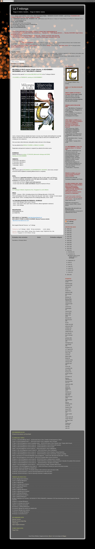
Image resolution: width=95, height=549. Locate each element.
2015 (68, 250)
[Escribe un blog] (45, 229)
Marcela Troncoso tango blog (19, 521)
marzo (69, 268)
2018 (68, 244)
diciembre (70, 252)
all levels (67, 285)
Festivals (67, 329)
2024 (68, 232)
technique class (69, 420)
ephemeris (67, 326)
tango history (68, 410)
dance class (68, 315)
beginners (67, 292)
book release (68, 294)
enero (69, 272)
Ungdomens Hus (48, 231)
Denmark (67, 317)
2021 (68, 238)
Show (66, 386)
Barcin (50, 536)
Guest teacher (68, 339)
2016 (68, 248)
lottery (66, 352)
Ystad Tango (15, 522)
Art (66, 288)
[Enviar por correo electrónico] (43, 229)
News (34, 231)
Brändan (67, 297)
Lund (66, 354)
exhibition (67, 328)
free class (67, 333)
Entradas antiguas (56, 237)
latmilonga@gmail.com (21, 20)
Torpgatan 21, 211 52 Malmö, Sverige (26, 232)
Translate (22, 63)
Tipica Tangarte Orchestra (18, 524)
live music (67, 351)
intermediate (68, 344)
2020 (68, 240)
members (67, 360)
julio (69, 262)
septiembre (71, 260)
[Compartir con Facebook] (48, 229)
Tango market (68, 413)
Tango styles (68, 416)
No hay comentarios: (36, 229)
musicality (67, 368)
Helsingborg (68, 342)
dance (22, 231)
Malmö (26, 231)
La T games (68, 349)
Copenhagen (68, 308)
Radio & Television (67, 379)
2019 (68, 242)
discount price (68, 319)
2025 (68, 230)
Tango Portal (15, 530)
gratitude (67, 338)
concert (67, 306)
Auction (67, 290)
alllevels (67, 287)
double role (68, 324)
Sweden (38, 231)
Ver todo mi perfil (69, 223)
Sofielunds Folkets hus (68, 388)
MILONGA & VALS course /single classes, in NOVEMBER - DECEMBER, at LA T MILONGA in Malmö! (32, 70)
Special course (68, 396)
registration (68, 384)
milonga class (68, 363)
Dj (65, 322)
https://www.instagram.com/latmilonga (28, 24)
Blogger (64, 536)
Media (66, 358)
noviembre (70, 254)
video (66, 428)
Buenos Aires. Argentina (68, 299)
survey (66, 405)
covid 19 (67, 311)
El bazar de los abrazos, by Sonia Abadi (21, 434)
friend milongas (69, 335)
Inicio (39, 237)
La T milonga (20, 8)
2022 (68, 236)
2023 (68, 234)
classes (19, 231)
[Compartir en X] (46, 229)
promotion (67, 376)
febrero (70, 270)
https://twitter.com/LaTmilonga (24, 23)
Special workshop (67, 403)
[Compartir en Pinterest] (49, 229)
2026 (68, 228)
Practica (67, 371)
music (66, 366)
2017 (68, 246)
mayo (69, 266)
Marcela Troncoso (16, 519)
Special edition (68, 399)
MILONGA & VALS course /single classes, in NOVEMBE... (74, 257)
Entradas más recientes (19, 237)
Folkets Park (68, 331)
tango (42, 231)
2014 (68, 274)
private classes (68, 373)
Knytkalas (67, 347)
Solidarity (67, 392)
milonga (30, 231)
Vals (53, 231)
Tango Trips (68, 418)
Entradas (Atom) (23, 240)
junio (69, 264)
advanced (67, 283)
